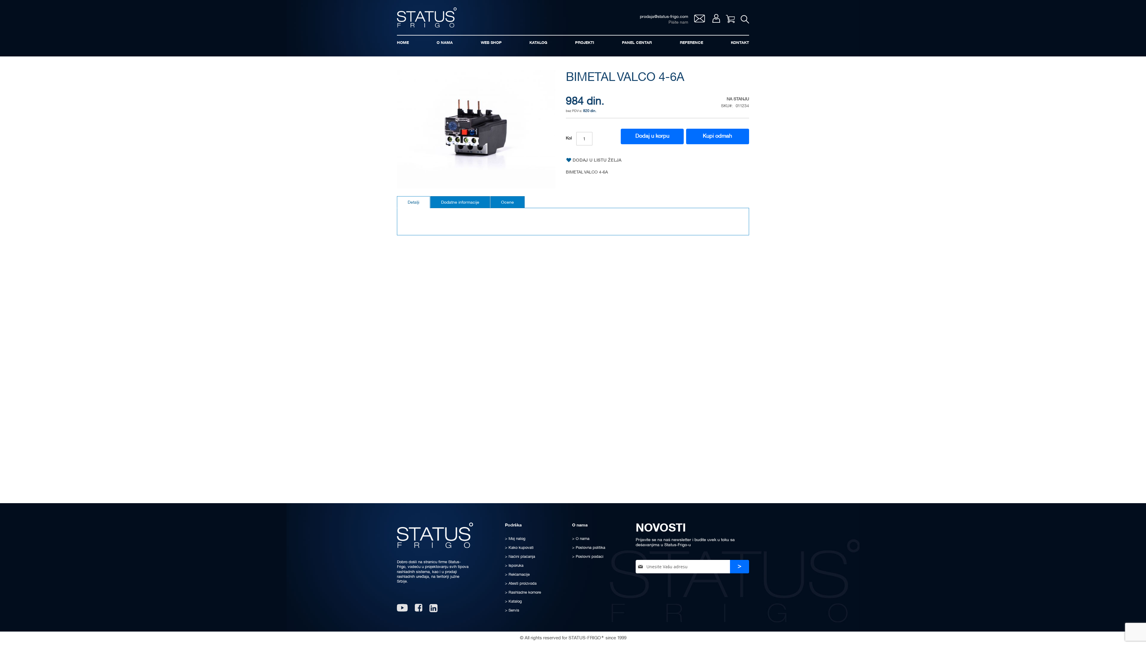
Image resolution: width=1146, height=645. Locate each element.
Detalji (413, 203)
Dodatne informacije (460, 203)
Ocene (507, 203)
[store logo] (427, 17)
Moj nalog (716, 18)
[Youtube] (402, 610)
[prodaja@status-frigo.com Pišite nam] (699, 21)
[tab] (413, 202)
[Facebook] (418, 610)
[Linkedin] (434, 610)
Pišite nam (678, 22)
